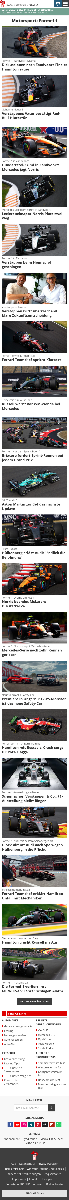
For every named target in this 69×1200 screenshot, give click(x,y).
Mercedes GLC (46, 1034)
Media (44, 1139)
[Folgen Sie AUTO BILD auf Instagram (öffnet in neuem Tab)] (24, 1124)
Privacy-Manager (48, 1163)
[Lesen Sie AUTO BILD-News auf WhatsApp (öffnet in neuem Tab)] (58, 1124)
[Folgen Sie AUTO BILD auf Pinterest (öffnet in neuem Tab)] (38, 1124)
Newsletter (34, 1100)
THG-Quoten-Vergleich (17, 1076)
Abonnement (12, 1139)
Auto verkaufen (13, 1039)
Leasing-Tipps (12, 1063)
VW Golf (43, 1030)
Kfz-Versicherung (14, 1059)
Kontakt (34, 1179)
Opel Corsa (44, 1039)
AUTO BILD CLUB (35, 1143)
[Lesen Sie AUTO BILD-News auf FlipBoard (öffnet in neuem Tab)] (52, 1124)
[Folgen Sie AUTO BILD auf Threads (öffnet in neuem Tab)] (45, 1124)
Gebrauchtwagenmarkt (18, 1026)
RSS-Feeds (57, 1139)
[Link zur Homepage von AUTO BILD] (2, 3)
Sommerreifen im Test (51, 1063)
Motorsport (20, 5)
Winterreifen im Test (50, 1067)
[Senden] (51, 1107)
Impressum (19, 1179)
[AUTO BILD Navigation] (65, 3)
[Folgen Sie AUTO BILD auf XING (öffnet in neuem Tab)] (31, 1124)
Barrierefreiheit (14, 1168)
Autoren (38, 1184)
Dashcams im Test (49, 1080)
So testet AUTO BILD (18, 1184)
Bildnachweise (54, 1184)
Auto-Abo (10, 1044)
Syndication (30, 1139)
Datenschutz (26, 1163)
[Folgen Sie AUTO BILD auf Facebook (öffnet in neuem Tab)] (10, 1124)
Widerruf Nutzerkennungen (24, 1174)
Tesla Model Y (46, 1043)
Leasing (8, 1030)
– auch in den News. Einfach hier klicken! (27, 11)
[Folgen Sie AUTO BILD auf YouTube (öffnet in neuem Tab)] (17, 1124)
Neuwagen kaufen (15, 1035)
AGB (13, 1163)
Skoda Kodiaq (46, 1048)
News (9, 5)
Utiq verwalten (52, 1174)
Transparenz (49, 1179)
